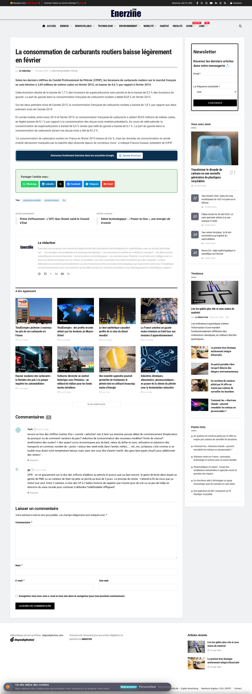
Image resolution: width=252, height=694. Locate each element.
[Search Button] (240, 26)
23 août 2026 (217, 317)
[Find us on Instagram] (206, 3)
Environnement (128, 26)
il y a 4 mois (64, 340)
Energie (64, 26)
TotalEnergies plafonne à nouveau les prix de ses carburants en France (33, 331)
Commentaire (24, 522)
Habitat (164, 26)
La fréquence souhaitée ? (206, 86)
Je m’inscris (223, 684)
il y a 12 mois (65, 392)
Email (109, 184)
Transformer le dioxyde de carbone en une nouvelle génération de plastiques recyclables (206, 175)
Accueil (51, 26)
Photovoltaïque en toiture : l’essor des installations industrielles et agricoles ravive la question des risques (215, 470)
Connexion (237, 3)
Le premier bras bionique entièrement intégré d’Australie (223, 351)
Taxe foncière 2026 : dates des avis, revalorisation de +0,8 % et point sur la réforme (218, 199)
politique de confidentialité (122, 690)
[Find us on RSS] (225, 3)
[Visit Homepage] (126, 13)
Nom (19, 565)
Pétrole (74, 71)
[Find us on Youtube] (211, 3)
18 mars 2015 (41, 71)
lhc (64, 200)
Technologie (105, 26)
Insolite (177, 26)
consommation (52, 200)
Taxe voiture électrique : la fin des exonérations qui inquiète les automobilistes (216, 235)
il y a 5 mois (106, 340)
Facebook (75, 184)
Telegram (93, 184)
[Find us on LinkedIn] (216, 3)
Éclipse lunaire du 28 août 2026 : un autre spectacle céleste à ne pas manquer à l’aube (217, 217)
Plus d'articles (96, 404)
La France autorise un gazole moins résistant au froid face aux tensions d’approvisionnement (158, 331)
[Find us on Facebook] (197, 3)
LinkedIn (49, 184)
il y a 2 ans (147, 392)
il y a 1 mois (22, 340)
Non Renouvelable (61, 71)
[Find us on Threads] (220, 3)
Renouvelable (83, 26)
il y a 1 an (105, 392)
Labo (203, 25)
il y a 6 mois (22, 388)
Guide (190, 25)
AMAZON (87, 639)
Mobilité (149, 26)
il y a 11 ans (43, 429)
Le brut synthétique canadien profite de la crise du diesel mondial (114, 331)
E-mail (20, 580)
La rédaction (25, 71)
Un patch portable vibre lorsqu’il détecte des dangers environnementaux (224, 368)
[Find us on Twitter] (202, 3)
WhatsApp (31, 184)
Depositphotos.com (52, 635)
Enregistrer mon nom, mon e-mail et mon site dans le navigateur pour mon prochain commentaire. (72, 596)
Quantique (199, 301)
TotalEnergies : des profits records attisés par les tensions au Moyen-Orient (75, 331)
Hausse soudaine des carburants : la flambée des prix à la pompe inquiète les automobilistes (33, 379)
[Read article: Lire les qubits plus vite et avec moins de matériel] (214, 292)
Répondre (34, 460)
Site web (104, 580)
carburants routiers (32, 200)
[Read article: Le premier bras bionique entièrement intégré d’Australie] (199, 352)
